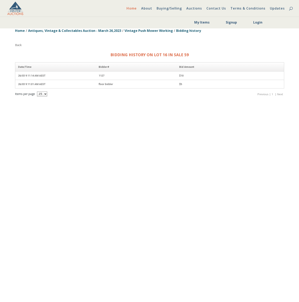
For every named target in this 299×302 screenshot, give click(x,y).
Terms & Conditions (247, 9)
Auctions (194, 9)
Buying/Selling (169, 9)
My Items (202, 22)
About (146, 9)
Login (257, 22)
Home (132, 9)
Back (18, 45)
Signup (231, 22)
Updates (277, 9)
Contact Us (216, 9)
